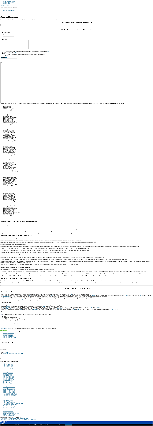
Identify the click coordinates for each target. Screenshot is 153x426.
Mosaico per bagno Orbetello (8, 415)
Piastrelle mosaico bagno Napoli (9, 391)
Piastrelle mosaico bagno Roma (9, 392)
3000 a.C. (8, 306)
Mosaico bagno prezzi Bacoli (8, 407)
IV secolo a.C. (8, 308)
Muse (52, 295)
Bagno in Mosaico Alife (5, 328)
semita (50, 297)
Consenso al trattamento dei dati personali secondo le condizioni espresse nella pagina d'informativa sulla (28, 51)
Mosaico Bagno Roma (7, 382)
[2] (22, 299)
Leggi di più (70, 424)
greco (30, 295)
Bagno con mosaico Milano (8, 364)
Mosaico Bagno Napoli (7, 375)
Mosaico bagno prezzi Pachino (8, 412)
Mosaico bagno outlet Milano (8, 376)
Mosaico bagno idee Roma (8, 373)
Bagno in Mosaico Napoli (8, 368)
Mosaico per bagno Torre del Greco (9, 337)
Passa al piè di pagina (7, 3)
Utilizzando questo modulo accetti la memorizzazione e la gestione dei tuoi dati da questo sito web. (26, 54)
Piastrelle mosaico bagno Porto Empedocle (11, 413)
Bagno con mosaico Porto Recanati (9, 408)
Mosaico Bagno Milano (7, 374)
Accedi (27, 418)
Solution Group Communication (30, 419)
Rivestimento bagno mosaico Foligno (10, 406)
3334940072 (6, 352)
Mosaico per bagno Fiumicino (8, 336)
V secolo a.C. (97, 307)
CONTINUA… (114, 309)
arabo (13, 297)
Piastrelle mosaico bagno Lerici (9, 414)
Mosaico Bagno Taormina (8, 400)
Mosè (87, 297)
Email (4, 37)
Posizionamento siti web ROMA (17, 419)
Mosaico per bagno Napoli (8, 384)
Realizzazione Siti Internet (5, 419)
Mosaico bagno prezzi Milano (8, 379)
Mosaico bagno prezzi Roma (8, 381)
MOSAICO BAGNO (4, 5)
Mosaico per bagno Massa (8, 335)
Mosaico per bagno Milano (8, 383)
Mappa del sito (23, 418)
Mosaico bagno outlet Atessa (8, 405)
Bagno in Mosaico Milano (8, 367)
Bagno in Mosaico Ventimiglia (8, 409)
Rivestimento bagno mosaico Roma (9, 395)
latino (56, 295)
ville (140, 295)
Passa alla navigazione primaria (9, 1)
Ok (66, 424)
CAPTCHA (5, 55)
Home (4, 363)
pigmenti (70, 294)
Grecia (92, 307)
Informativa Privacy (4, 418)
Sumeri (44, 306)
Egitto (78, 309)
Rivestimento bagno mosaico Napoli (10, 394)
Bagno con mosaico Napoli (8, 365)
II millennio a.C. (6, 307)
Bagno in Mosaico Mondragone (9, 402)
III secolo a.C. (59, 308)
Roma (20, 309)
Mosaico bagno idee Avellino (8, 333)
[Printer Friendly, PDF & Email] (3, 330)
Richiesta (5, 39)
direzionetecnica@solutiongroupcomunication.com (13, 353)
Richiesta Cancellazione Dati (14, 418)
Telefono (5, 34)
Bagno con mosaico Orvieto (8, 401)
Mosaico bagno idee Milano (8, 370)
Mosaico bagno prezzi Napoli (8, 380)
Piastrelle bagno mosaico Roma (9, 389)
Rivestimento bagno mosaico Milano (10, 393)
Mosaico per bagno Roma (8, 385)
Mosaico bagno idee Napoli (8, 372)
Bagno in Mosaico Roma (7, 369)
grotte (93, 295)
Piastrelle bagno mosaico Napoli (9, 388)
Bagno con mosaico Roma (8, 366)
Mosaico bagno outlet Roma (8, 378)
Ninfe (3, 296)
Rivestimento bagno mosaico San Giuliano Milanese (13, 403)
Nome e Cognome (7, 32)
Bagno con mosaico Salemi (8, 411)
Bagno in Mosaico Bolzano (8, 334)
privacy (48, 51)
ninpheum (7, 296)
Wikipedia (150, 325)
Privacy (5, 50)
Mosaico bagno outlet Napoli (8, 377)
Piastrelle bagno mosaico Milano (9, 387)
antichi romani (125, 295)
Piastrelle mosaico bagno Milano (9, 390)
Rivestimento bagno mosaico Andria (10, 404)
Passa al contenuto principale (8, 2)
